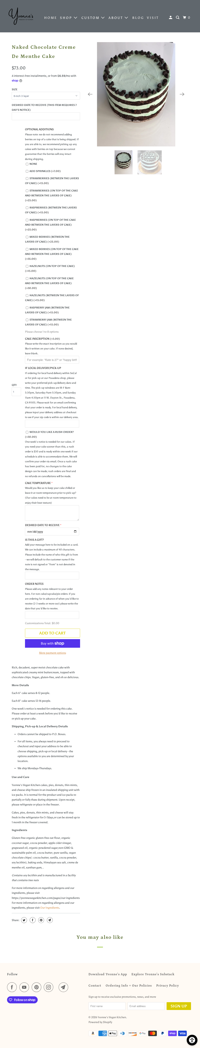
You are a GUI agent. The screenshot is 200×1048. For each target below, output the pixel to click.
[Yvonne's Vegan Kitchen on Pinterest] (37, 987)
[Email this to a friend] (49, 920)
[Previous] (90, 94)
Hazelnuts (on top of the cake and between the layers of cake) (49, 283)
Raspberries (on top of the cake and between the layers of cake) (50, 224)
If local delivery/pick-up (43, 368)
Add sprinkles (45, 171)
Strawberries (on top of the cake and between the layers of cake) (51, 195)
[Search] (178, 17)
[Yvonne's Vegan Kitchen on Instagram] (49, 987)
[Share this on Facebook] (32, 920)
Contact (94, 985)
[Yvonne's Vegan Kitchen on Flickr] (57, 987)
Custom (91, 18)
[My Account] (171, 17)
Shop (67, 18)
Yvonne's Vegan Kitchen (112, 1017)
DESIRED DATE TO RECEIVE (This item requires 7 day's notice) (44, 107)
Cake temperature (38, 483)
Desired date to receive (42, 525)
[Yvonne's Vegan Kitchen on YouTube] (25, 987)
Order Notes (34, 584)
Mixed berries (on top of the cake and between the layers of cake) (52, 254)
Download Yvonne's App (107, 974)
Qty (14, 385)
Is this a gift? (34, 539)
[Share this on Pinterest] (40, 920)
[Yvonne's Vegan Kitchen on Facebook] (13, 987)
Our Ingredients (49, 907)
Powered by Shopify (100, 1022)
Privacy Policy (167, 985)
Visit (153, 18)
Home (50, 18)
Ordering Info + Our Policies (129, 985)
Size (14, 89)
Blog (138, 18)
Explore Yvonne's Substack (152, 974)
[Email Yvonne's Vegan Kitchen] (64, 987)
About (117, 18)
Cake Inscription (42, 338)
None (33, 163)
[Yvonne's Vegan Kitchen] (21, 16)
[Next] (182, 94)
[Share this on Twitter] (23, 920)
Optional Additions (39, 129)
